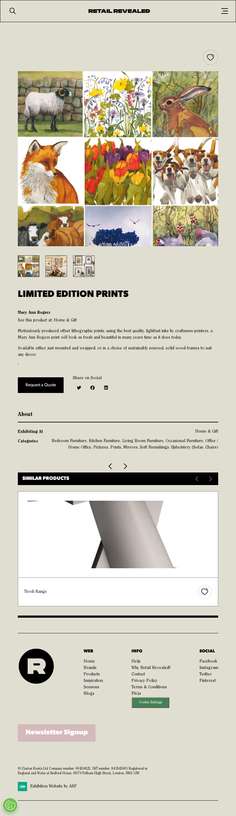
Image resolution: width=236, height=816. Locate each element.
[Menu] (224, 11)
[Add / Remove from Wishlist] (210, 57)
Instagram (208, 668)
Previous (197, 478)
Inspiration (93, 681)
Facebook (208, 661)
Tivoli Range (35, 592)
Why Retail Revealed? (151, 668)
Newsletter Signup (57, 732)
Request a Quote (41, 385)
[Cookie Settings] (10, 805)
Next (209, 478)
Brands (90, 668)
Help (136, 661)
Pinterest (207, 681)
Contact (138, 674)
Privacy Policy (144, 681)
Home (89, 661)
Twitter (205, 674)
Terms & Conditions (149, 687)
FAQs (136, 694)
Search (12, 11)
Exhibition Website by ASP (53, 786)
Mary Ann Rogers (34, 312)
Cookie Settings (150, 702)
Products (92, 674)
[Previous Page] (110, 466)
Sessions (91, 687)
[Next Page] (125, 466)
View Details (118, 534)
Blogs (89, 694)
